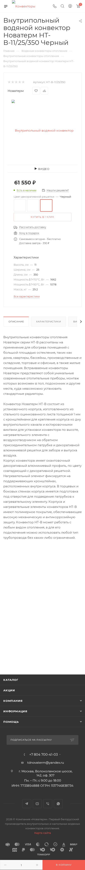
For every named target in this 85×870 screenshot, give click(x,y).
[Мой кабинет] (70, 6)
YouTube (37, 803)
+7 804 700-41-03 (43, 754)
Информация (15, 711)
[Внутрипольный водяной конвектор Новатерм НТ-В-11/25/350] (42, 130)
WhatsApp (58, 803)
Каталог (10, 679)
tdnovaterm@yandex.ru (45, 763)
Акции (9, 690)
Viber (47, 803)
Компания (12, 700)
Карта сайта (42, 832)
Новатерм (16, 91)
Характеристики (48, 321)
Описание (16, 321)
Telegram (26, 803)
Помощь (11, 721)
